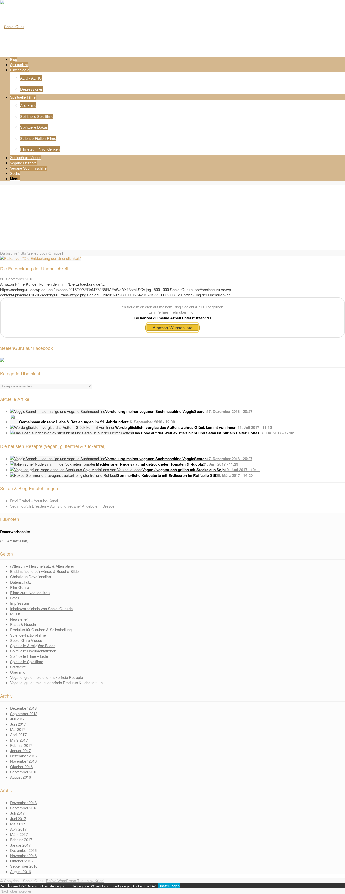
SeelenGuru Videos (26, 640)
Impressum (19, 603)
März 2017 (19, 740)
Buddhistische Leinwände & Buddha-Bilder (45, 571)
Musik (15, 613)
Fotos (14, 597)
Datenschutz (20, 582)
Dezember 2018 (23, 708)
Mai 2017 (17, 729)
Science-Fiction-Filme (28, 635)
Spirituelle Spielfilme (26, 661)
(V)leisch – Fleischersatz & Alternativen (42, 566)
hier (165, 312)
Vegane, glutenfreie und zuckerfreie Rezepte (46, 677)
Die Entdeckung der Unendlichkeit (34, 268)
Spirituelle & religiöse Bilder (32, 645)
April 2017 (18, 734)
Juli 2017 (17, 718)
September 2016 (23, 771)
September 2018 (23, 713)
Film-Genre (19, 587)
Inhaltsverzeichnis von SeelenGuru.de (41, 608)
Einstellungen (169, 885)
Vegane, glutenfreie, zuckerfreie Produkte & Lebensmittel (56, 682)
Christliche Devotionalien (30, 576)
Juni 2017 (18, 724)
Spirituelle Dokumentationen (33, 650)
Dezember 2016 (23, 755)
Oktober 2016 (21, 766)
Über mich (18, 672)
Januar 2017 (20, 750)
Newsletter (19, 619)
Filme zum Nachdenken (30, 592)
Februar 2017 (21, 745)
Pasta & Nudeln (23, 624)
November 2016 (23, 761)
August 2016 (20, 777)
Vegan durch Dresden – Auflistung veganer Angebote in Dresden (63, 506)
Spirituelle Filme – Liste (29, 656)
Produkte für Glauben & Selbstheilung (41, 629)
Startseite (28, 253)
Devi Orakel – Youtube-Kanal (34, 500)
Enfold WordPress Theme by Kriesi (75, 880)
